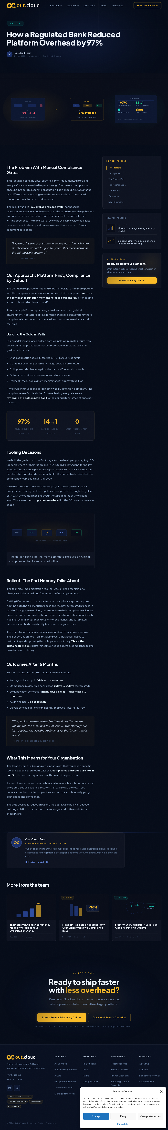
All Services (60, 1063)
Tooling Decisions (117, 185)
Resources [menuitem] (117, 5)
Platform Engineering (65, 1069)
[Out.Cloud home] (28, 1057)
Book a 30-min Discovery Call (59, 1017)
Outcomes (113, 196)
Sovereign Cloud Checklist (120, 1083)
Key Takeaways (115, 202)
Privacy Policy (123, 1124)
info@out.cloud (14, 1075)
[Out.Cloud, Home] (23, 5)
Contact (143, 1069)
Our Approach (115, 173)
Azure (86, 1075)
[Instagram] (17, 1088)
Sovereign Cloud (63, 1087)
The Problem (114, 167)
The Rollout (114, 190)
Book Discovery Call (147, 5)
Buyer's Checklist (120, 1069)
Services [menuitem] (54, 5)
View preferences (150, 1116)
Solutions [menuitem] (71, 5)
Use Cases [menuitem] (89, 5)
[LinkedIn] (9, 1088)
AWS (85, 1069)
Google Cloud (90, 1081)
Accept (96, 1116)
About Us (144, 1063)
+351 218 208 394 (15, 1079)
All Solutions (89, 1063)
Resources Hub (119, 1063)
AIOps (57, 1075)
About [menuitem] (103, 5)
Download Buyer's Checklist (109, 1017)
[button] (161, 1091)
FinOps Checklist (119, 1075)
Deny (123, 1116)
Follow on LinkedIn (38, 862)
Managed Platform (64, 1093)
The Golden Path (116, 179)
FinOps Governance (65, 1081)
